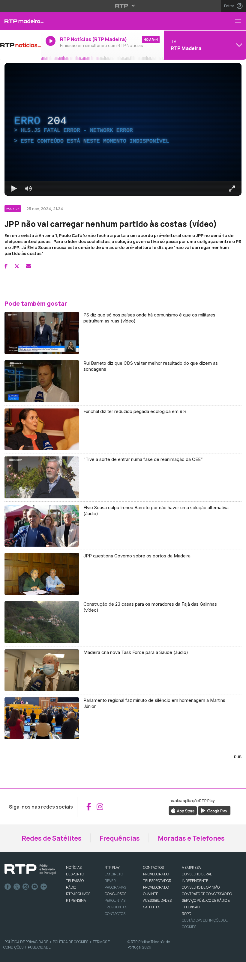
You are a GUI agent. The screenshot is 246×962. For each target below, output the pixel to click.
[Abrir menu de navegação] (240, 21)
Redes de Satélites (52, 838)
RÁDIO (71, 887)
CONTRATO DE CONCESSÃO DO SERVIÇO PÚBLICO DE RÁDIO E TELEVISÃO (207, 900)
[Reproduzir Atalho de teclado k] (14, 188)
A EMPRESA (191, 867)
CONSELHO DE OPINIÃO (201, 887)
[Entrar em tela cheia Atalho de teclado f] (232, 188)
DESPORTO (75, 874)
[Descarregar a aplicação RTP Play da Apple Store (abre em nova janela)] (183, 810)
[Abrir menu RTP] (123, 5)
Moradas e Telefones (191, 838)
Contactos (115, 913)
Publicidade (39, 947)
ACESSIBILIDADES (157, 900)
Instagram (25, 886)
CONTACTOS (153, 867)
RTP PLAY (112, 867)
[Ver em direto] (20, 45)
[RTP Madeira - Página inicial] (20, 21)
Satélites (151, 907)
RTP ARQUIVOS (78, 893)
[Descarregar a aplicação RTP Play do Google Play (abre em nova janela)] (214, 810)
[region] (123, 129)
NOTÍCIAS (74, 867)
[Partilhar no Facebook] (6, 266)
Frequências (120, 838)
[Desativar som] (28, 188)
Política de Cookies (70, 941)
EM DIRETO (114, 874)
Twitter (17, 886)
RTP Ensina (76, 900)
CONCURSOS (115, 893)
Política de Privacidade (26, 941)
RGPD (186, 913)
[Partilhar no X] (16, 266)
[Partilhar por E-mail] (28, 266)
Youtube (35, 886)
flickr (43, 886)
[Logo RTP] (30, 869)
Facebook (7, 886)
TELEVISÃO (75, 880)
